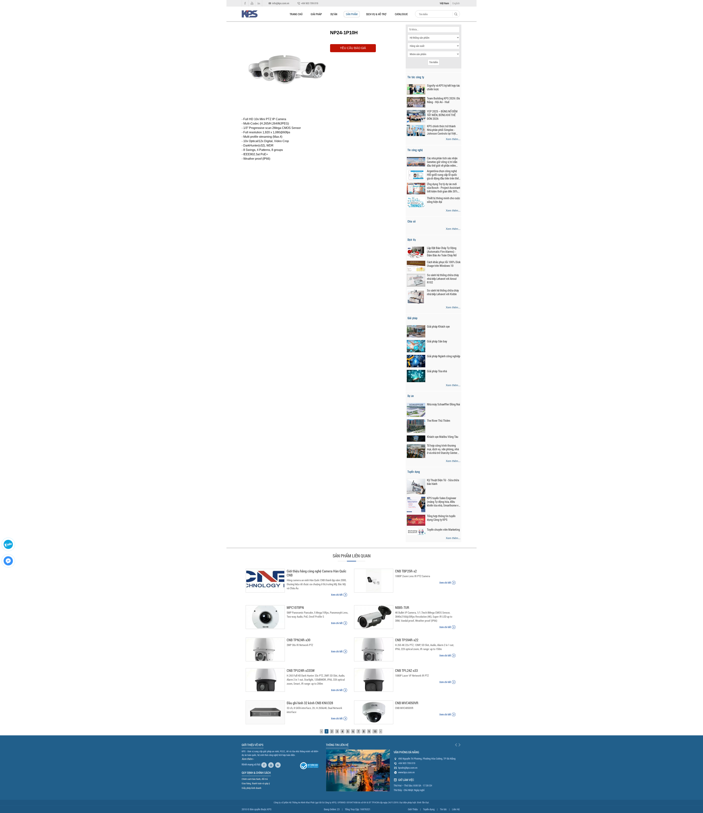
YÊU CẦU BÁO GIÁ (353, 48)
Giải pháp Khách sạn (438, 326)
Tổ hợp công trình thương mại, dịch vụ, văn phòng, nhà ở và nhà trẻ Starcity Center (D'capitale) (443, 449)
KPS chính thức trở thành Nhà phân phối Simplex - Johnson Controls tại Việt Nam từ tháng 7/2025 (441, 129)
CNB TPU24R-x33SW (301, 670)
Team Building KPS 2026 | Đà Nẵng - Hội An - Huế (443, 100)
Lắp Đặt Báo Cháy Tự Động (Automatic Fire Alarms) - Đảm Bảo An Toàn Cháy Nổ (442, 251)
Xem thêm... (453, 139)
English (456, 3)
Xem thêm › (248, 759)
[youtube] (271, 764)
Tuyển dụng (429, 809)
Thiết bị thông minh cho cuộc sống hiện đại (443, 200)
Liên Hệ (456, 809)
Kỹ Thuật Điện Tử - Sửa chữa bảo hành (443, 482)
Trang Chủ (296, 14)
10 (375, 731)
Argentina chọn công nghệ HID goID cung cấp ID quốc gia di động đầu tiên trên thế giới (443, 174)
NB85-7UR (402, 607)
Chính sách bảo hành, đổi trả (255, 779)
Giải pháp (316, 14)
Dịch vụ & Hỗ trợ (376, 14)
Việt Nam (444, 3)
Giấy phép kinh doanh (251, 788)
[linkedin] (278, 764)
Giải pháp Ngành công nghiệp (443, 356)
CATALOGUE (401, 14)
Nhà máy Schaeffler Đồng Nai (443, 404)
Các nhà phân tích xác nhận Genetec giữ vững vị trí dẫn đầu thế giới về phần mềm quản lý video (442, 161)
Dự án (333, 14)
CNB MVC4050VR (406, 703)
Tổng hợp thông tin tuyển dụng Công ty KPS (441, 517)
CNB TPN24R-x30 (298, 640)
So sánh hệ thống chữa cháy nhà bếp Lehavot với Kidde (443, 292)
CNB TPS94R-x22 (406, 640)
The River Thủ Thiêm (438, 420)
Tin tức (443, 809)
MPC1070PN (295, 607)
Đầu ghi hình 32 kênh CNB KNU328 (310, 703)
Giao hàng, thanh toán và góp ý (256, 783)
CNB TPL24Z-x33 (406, 670)
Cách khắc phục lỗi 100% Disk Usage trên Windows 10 (443, 264)
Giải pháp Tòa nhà (437, 371)
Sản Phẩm (352, 14)
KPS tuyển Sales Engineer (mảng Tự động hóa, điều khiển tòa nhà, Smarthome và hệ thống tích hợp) (443, 501)
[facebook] (264, 764)
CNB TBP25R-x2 (406, 571)
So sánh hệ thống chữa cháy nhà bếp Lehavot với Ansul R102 (443, 278)
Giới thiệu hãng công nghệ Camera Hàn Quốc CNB (316, 573)
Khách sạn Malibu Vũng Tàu (442, 437)
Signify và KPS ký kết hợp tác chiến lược (443, 87)
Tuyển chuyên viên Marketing (443, 529)
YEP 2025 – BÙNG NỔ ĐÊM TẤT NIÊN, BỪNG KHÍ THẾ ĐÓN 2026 (442, 114)
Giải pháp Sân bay (437, 341)
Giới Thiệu (413, 809)
